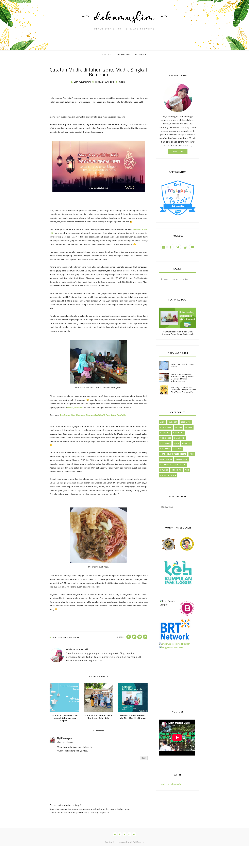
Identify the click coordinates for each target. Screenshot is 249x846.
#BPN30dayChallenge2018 (173, 454)
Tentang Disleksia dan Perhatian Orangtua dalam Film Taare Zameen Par (183, 389)
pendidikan (166, 427)
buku (176, 443)
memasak (186, 443)
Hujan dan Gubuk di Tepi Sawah (182, 365)
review (178, 427)
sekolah (177, 449)
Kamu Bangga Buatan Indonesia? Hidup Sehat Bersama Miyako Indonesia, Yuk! (182, 377)
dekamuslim (124, 842)
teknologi (165, 438)
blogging (165, 433)
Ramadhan (179, 438)
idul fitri (57, 638)
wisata (188, 427)
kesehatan (186, 422)
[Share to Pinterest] (139, 637)
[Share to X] (134, 637)
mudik (122, 82)
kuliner (164, 470)
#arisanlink (181, 459)
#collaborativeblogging (173, 465)
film (187, 470)
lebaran (67, 638)
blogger (173, 422)
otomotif (176, 470)
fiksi (192, 454)
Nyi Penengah (64, 738)
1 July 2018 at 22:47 (65, 742)
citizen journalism (75, 407)
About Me (178, 151)
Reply (144, 758)
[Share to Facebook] (128, 637)
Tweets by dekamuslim (170, 784)
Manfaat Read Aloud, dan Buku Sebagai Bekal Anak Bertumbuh (178, 333)
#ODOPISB (165, 443)
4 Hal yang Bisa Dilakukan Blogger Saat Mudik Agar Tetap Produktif (93, 415)
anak (162, 422)
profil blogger (168, 475)
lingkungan (166, 459)
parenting (178, 433)
